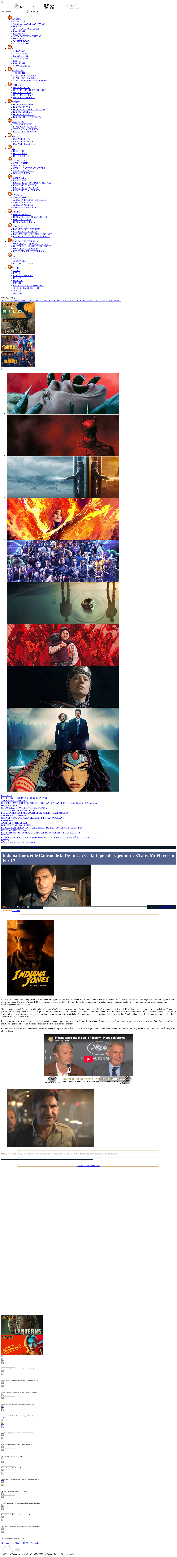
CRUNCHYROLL (21, 66)
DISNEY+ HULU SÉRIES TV (27, 117)
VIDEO (16, 270)
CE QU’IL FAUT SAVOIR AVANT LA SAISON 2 (24, 808)
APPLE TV (17, 195)
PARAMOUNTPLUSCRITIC (26, 229)
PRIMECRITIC (20, 180)
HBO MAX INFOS (22, 219)
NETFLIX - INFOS (22, 92)
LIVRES (17, 273)
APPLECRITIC (20, 197)
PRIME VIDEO (19, 178)
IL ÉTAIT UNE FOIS (23, 275)
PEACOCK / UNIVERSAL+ (25, 241)
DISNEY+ (16, 102)
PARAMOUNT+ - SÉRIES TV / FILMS (31, 236)
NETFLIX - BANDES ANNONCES (29, 90)
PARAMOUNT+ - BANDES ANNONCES (32, 234)
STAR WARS (18, 122)
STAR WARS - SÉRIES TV (25, 129)
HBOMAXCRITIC (22, 214)
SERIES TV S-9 (20, 58)
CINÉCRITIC (19, 21)
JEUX (14, 256)
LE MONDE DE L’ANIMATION (28, 285)
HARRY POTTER (96, 300)
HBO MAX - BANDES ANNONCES (30, 217)
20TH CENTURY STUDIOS (26, 29)
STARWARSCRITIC (22, 124)
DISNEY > (18, 847)
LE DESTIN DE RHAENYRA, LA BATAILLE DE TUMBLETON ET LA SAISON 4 (40, 833)
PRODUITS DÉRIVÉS (23, 263)
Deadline (16, 910)
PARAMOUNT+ (19, 226)
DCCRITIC (18, 151)
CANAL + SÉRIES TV (23, 170)
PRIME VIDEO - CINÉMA (25, 188)
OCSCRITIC (19, 165)
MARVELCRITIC (21, 139)
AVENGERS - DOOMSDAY (14, 815)
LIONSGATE (19, 31)
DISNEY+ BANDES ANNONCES (29, 109)
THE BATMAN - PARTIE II (14, 800)
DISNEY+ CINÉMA (22, 112)
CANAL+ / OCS (19, 161)
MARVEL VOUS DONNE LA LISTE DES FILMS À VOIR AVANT (32, 818)
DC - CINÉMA (20, 153)
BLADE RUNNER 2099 (13, 300)
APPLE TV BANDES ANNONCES (29, 200)
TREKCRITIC (19, 73)
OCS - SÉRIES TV (21, 173)
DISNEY (17, 26)
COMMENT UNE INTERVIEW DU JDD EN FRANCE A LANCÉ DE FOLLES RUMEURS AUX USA (49, 803)
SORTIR (17, 290)
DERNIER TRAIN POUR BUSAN (17, 825)
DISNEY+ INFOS (21, 107)
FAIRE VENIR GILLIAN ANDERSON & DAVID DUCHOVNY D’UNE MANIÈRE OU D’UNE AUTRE (50, 838)
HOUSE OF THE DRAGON (14, 830)
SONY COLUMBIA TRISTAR (27, 36)
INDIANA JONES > (32, 847)
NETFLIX (16, 85)
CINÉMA (16, 19)
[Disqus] (88, 1203)
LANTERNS (113, 300)
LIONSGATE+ (20, 63)
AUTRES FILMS (21, 44)
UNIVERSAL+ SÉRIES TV (26, 249)
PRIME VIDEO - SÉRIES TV (26, 190)
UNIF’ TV (18, 280)
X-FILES (5, 835)
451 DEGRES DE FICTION (26, 288)
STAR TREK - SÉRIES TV (25, 78)
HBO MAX (17, 212)
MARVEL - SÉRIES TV (24, 144)
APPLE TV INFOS (22, 202)
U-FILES (17, 278)
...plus (3, 1418)
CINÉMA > (7, 847)
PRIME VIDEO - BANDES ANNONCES (32, 183)
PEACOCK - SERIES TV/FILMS (28, 251)
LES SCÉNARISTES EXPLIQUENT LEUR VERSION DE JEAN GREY (35, 813)
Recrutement (7, 1543)
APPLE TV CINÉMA (23, 205)
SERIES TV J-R (20, 56)
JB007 (72, 300)
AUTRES (17, 293)
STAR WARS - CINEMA (24, 127)
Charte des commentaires (88, 1165)
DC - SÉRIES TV (21, 156)
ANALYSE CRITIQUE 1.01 (14, 823)
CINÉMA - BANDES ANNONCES (29, 24)
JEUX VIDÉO (19, 261)
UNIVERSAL (19, 39)
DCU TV (5, 840)
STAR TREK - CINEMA (24, 75)
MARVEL (16, 136)
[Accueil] (2, 2)
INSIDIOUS (6, 795)
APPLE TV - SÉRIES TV (25, 207)
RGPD (26, 1543)
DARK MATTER (9, 805)
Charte (17, 1543)
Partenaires (35, 1543)
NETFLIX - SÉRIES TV (24, 97)
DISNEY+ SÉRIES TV (23, 114)
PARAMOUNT (20, 34)
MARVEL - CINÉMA (23, 141)
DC (13, 148)
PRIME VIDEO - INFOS (24, 185)
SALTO (16, 61)
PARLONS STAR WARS (24, 132)
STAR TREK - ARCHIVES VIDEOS (30, 80)
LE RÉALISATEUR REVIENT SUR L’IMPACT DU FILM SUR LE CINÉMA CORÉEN (42, 828)
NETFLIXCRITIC (21, 87)
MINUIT (17, 283)
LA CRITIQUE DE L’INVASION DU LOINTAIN (24, 798)
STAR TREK (18, 70)
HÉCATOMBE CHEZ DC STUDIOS (18, 842)
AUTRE (15, 268)
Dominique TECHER (163, 907)
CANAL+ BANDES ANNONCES (29, 168)
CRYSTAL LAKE (58, 300)
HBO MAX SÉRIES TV (24, 222)
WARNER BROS (21, 41)
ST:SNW (81, 300)
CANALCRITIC (20, 163)
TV (13, 48)
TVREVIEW (19, 51)
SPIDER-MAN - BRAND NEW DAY (18, 810)
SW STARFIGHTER (37, 300)
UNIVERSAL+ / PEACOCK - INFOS (30, 244)
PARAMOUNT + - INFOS (25, 231)
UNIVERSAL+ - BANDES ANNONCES (32, 246)
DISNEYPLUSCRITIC (23, 104)
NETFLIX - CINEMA (23, 95)
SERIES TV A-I (20, 53)
